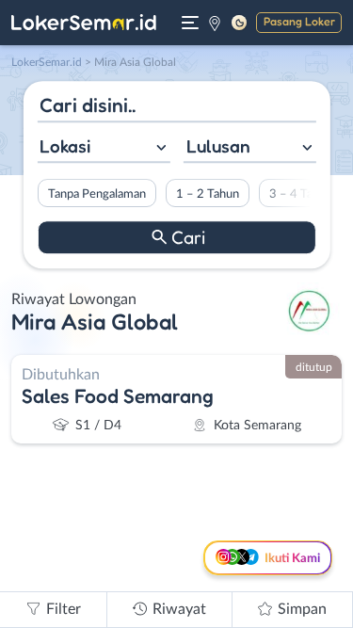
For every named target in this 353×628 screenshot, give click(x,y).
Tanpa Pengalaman (96, 194)
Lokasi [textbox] (65, 146)
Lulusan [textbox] (218, 146)
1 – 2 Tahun (206, 194)
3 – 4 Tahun (299, 194)
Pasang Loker (299, 21)
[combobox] (103, 148)
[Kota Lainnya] (214, 22)
